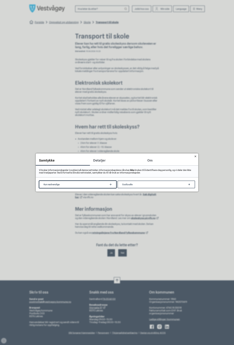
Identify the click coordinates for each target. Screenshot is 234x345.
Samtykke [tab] (47, 160)
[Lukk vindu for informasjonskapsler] (195, 156)
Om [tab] (150, 160)
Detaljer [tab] (99, 160)
